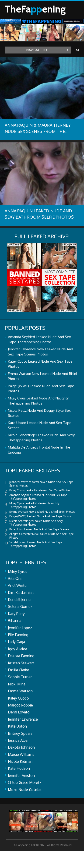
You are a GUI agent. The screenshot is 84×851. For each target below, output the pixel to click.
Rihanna (14, 620)
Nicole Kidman (20, 761)
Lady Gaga (16, 641)
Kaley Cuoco (18, 698)
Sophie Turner (20, 677)
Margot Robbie (20, 705)
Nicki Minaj (17, 684)
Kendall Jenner (20, 599)
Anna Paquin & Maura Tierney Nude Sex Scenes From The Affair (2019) (38, 131)
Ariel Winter (18, 585)
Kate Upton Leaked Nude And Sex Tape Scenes (39, 529)
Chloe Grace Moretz (24, 782)
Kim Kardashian (21, 592)
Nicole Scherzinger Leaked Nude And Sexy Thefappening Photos (36, 522)
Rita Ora (14, 578)
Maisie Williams (21, 754)
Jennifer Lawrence (23, 719)
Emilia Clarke (18, 670)
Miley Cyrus (17, 571)
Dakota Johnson (21, 747)
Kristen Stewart (21, 663)
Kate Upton (17, 726)
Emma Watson (20, 691)
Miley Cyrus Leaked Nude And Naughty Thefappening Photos (34, 505)
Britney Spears (20, 733)
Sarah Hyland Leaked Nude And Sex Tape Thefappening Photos (35, 544)
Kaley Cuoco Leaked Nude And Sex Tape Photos (39, 490)
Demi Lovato (19, 712)
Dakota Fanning (21, 655)
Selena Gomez (20, 606)
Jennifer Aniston (21, 775)
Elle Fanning (18, 634)
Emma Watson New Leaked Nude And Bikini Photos (42, 511)
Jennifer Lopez (20, 627)
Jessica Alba (18, 740)
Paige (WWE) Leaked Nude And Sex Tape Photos (40, 516)
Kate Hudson (19, 768)
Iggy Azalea (17, 649)
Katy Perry (16, 613)
